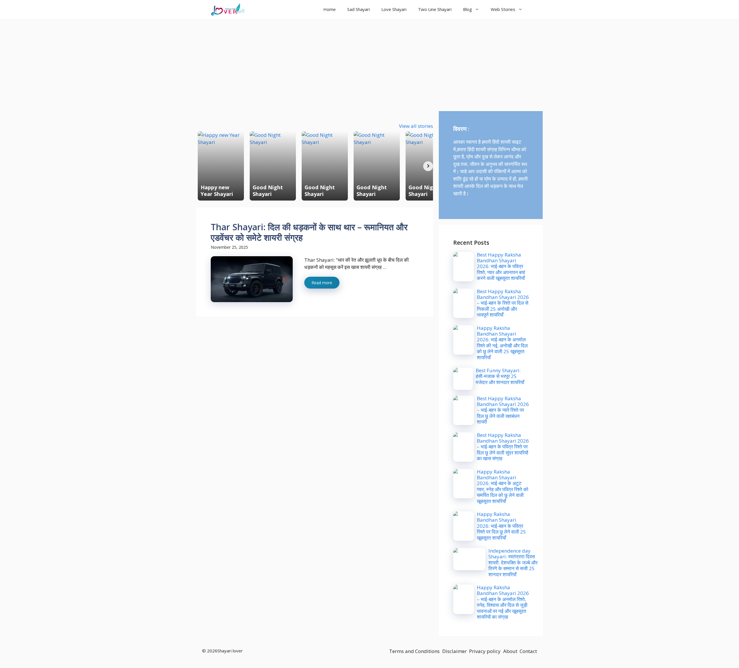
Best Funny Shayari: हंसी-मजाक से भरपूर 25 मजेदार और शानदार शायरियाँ (500, 376)
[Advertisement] (369, 62)
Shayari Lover (272, 9)
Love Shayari (393, 9)
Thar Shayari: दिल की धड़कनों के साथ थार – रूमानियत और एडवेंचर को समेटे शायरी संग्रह (309, 232)
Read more (321, 282)
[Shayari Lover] (228, 9)
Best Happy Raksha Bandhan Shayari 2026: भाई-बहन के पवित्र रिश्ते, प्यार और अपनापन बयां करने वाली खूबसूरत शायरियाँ (501, 266)
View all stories (416, 126)
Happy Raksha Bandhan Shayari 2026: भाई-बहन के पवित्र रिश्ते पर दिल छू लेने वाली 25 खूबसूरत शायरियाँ (501, 526)
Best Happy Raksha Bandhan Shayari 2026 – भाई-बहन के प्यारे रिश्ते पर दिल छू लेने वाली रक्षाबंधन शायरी (503, 410)
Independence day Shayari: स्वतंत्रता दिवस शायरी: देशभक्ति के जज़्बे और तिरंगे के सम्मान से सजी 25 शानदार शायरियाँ (513, 562)
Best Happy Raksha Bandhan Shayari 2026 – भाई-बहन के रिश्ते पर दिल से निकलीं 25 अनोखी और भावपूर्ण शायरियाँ (503, 303)
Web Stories (503, 9)
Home (329, 9)
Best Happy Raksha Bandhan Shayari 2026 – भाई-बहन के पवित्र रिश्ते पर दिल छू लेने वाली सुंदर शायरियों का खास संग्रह (503, 447)
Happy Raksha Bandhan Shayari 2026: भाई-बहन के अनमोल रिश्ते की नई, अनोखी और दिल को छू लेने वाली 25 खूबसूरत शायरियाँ (502, 343)
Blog (467, 9)
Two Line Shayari (434, 9)
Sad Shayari (358, 9)
